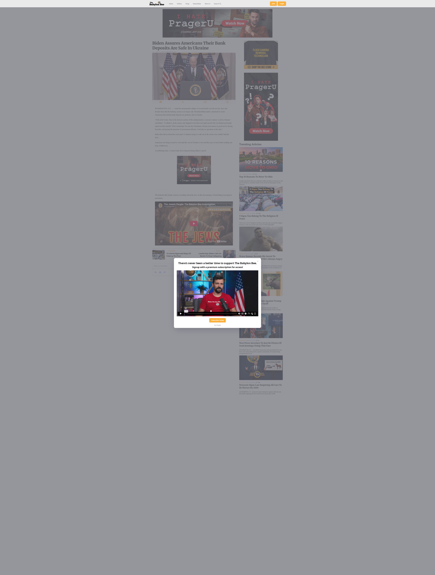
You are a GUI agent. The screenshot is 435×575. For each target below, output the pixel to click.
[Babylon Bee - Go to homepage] (157, 3)
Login (282, 3)
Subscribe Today (217, 320)
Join (273, 3)
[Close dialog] (258, 261)
